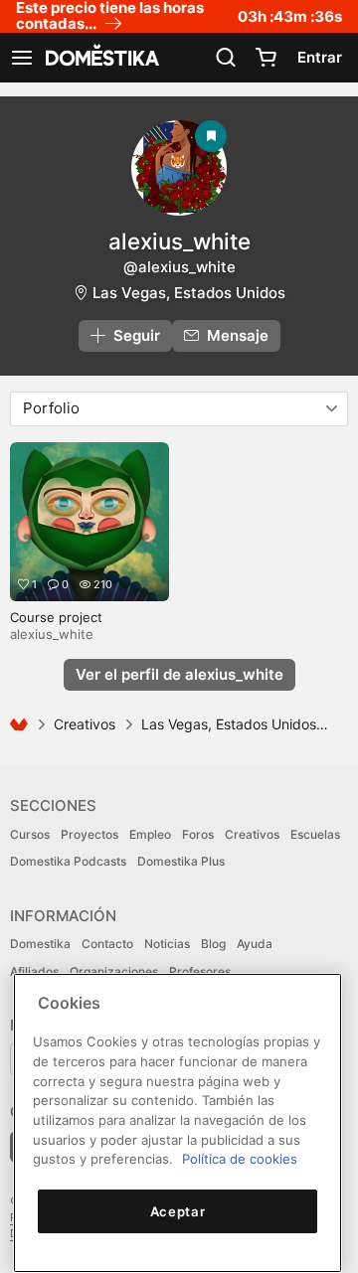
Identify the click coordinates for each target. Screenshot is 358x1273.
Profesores (200, 971)
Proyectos (89, 834)
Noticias (167, 943)
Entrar (319, 57)
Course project (56, 617)
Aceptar (178, 1211)
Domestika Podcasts (68, 861)
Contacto (107, 943)
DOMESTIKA (100, 57)
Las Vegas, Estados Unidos (188, 292)
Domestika (40, 943)
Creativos (84, 724)
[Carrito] (265, 57)
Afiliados (34, 971)
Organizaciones (114, 971)
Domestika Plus (181, 861)
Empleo (150, 834)
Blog (213, 943)
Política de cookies (239, 1159)
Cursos (30, 834)
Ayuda (254, 943)
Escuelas (315, 834)
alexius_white (179, 241)
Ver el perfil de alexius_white (179, 674)
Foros (198, 834)
